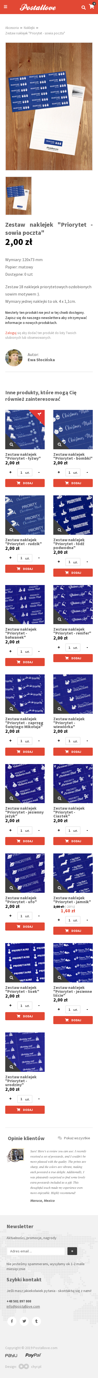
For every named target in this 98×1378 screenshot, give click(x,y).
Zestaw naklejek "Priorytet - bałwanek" (21, 633)
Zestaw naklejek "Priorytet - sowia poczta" (35, 33)
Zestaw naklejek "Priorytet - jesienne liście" (72, 991)
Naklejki (29, 28)
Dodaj (28, 483)
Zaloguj (10, 333)
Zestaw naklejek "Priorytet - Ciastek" (69, 812)
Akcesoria (12, 28)
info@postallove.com (23, 1306)
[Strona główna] (35, 11)
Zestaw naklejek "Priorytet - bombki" (73, 456)
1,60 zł (68, 911)
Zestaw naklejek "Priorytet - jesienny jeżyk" (24, 812)
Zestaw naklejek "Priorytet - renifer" (72, 631)
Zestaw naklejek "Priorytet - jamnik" (72, 900)
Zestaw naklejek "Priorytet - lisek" (22, 989)
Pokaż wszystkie (77, 1138)
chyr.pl (36, 1366)
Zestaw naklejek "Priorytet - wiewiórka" (69, 723)
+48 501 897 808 (19, 1301)
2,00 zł (12, 462)
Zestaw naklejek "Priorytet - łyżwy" (23, 456)
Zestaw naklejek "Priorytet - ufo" (21, 900)
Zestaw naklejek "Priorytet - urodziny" (21, 1081)
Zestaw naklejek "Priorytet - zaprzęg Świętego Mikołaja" (24, 723)
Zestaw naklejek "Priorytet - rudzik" (23, 542)
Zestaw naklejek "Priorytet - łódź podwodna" (69, 544)
